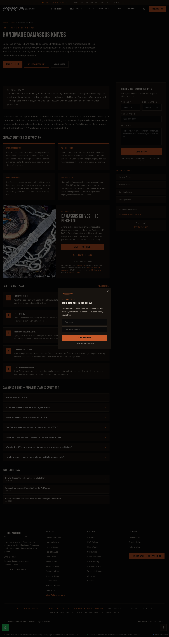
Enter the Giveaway (84, 338)
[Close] (108, 291)
